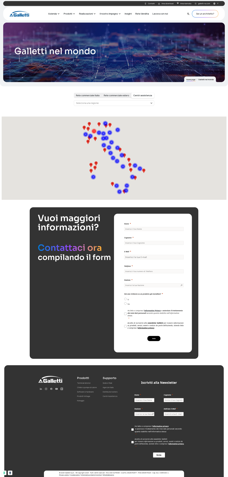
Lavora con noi (160, 13)
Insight (128, 13)
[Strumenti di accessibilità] (10, 473)
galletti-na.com (204, 3)
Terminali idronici (83, 383)
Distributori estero (110, 392)
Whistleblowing (108, 475)
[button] (91, 165)
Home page (190, 79)
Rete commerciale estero (116, 95)
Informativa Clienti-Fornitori (91, 475)
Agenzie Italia (108, 387)
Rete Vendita (142, 13)
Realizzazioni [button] (86, 13)
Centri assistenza (142, 95)
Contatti (151, 3)
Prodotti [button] (68, 13)
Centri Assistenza (110, 396)
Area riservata (185, 3)
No (129, 304)
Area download (167, 3)
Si (128, 299)
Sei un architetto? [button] (205, 13)
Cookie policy (75, 475)
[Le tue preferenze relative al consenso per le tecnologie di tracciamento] (4, 473)
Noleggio (80, 400)
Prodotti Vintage (83, 396)
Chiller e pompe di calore (87, 387)
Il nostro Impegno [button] (109, 13)
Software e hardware (85, 392)
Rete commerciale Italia (88, 95)
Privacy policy (64, 475)
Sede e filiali (107, 383)
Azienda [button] (52, 13)
